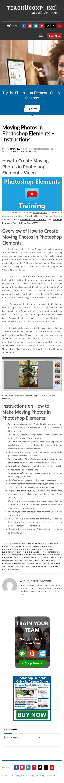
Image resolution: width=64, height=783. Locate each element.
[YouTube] (59, 26)
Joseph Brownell (12, 149)
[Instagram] (30, 26)
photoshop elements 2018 (50, 558)
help (36, 543)
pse (37, 563)
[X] (53, 26)
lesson (36, 552)
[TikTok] (47, 26)
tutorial (18, 566)
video (33, 566)
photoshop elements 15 (29, 558)
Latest (15, 152)
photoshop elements (10, 558)
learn (31, 552)
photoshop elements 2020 (34, 560)
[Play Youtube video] (32, 194)
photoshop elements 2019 (12, 560)
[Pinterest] (41, 26)
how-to (13, 552)
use (23, 566)
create (23, 543)
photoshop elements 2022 (24, 563)
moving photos (46, 552)
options (49, 555)
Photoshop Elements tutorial (33, 219)
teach (57, 563)
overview (57, 555)
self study (43, 563)
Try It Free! (32, 108)
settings (51, 563)
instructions (22, 552)
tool (4, 566)
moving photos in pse (37, 555)
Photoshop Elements (28, 152)
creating (30, 543)
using (28, 566)
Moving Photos (40, 212)
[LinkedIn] (35, 26)
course (17, 543)
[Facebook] (24, 26)
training (10, 566)
